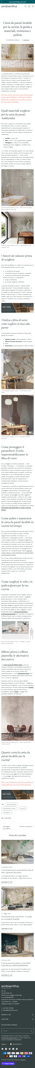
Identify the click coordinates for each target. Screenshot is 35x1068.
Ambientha (9, 1060)
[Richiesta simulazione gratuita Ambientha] (17, 304)
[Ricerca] (25, 6)
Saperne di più (6, 882)
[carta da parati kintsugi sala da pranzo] (17, 415)
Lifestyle (26, 40)
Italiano (3, 1044)
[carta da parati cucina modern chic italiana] (17, 228)
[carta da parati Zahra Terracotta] (17, 697)
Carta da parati (11, 804)
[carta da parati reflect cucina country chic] (17, 187)
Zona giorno (6, 812)
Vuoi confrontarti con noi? (17, 2)
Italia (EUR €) (17, 1044)
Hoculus (22, 1060)
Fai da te (22, 808)
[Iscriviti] (31, 1031)
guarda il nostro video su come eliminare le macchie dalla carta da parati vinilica (17, 553)
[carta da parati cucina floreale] (17, 369)
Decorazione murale (9, 808)
